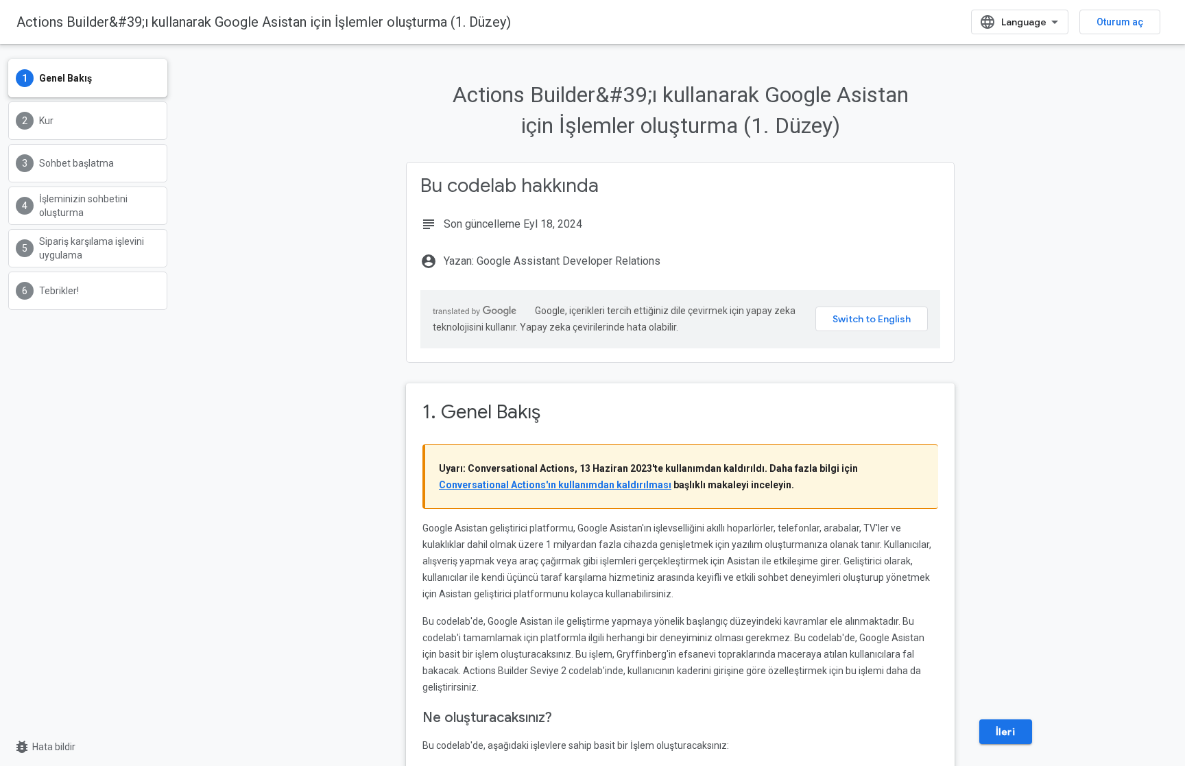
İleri (1006, 732)
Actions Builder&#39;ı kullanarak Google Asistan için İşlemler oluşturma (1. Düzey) (263, 22)
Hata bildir (44, 746)
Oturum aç (1120, 21)
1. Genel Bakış (481, 412)
